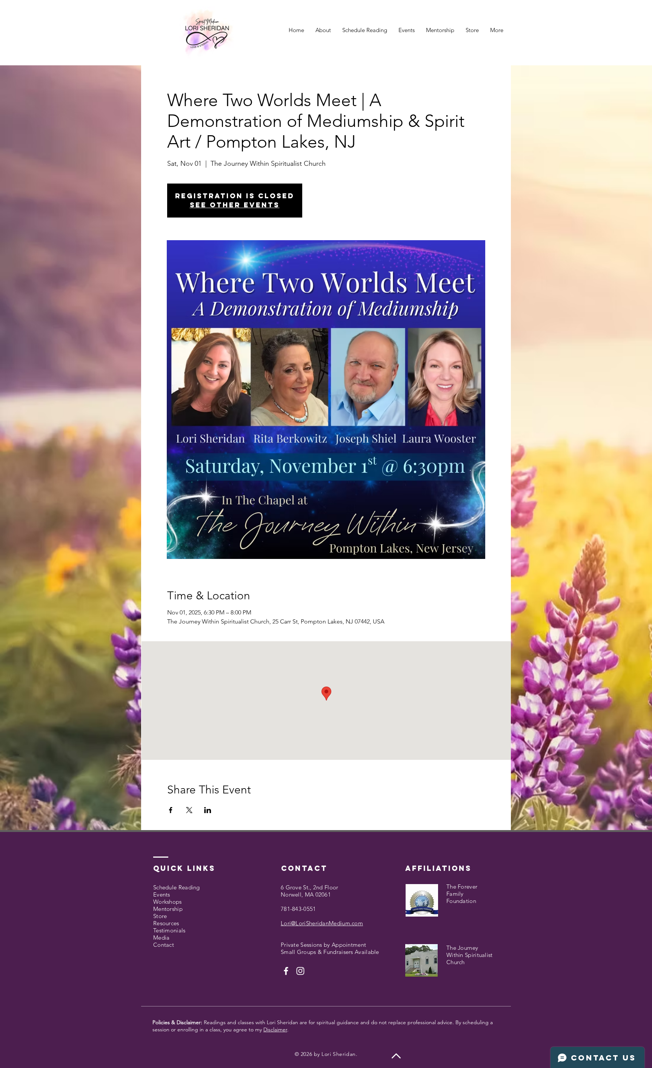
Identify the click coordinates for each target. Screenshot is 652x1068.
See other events (235, 205)
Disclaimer (275, 1029)
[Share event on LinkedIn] (207, 810)
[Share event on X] (189, 810)
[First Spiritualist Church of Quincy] (286, 971)
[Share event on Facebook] (170, 810)
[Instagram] (300, 971)
